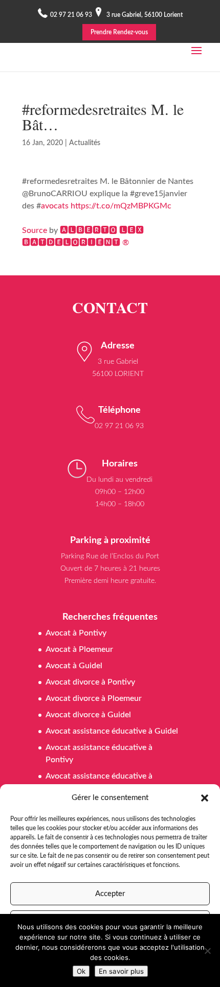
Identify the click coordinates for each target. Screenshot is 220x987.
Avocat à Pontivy (76, 633)
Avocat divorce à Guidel (88, 715)
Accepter (110, 894)
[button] (205, 798)
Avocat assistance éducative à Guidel (112, 731)
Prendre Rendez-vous (119, 32)
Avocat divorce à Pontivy (90, 682)
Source (34, 230)
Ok (81, 971)
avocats (55, 206)
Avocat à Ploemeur (79, 649)
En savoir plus (121, 971)
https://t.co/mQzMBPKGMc (121, 206)
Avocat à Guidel (74, 666)
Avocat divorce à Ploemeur (94, 698)
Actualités (84, 143)
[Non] (207, 951)
